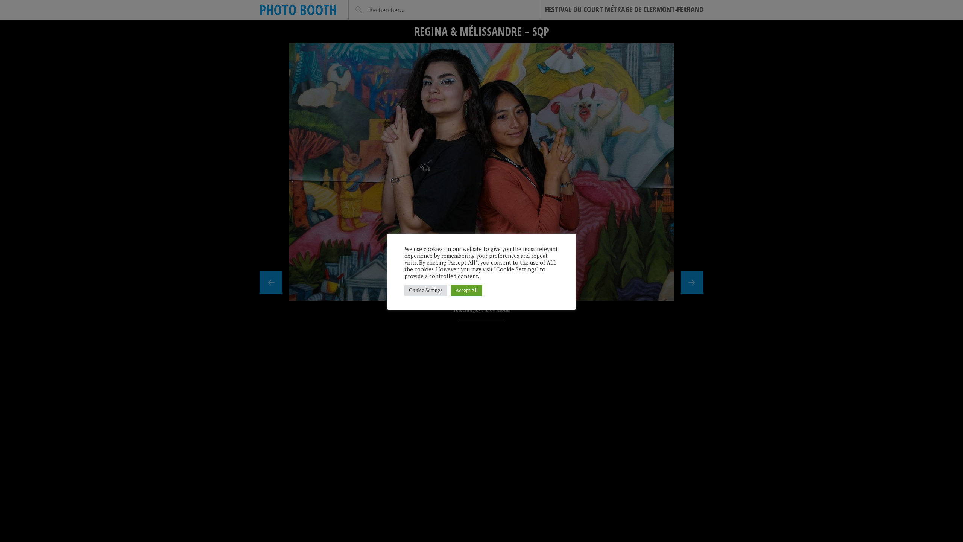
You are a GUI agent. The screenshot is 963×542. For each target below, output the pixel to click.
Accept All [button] (467, 290)
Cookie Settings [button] (426, 290)
